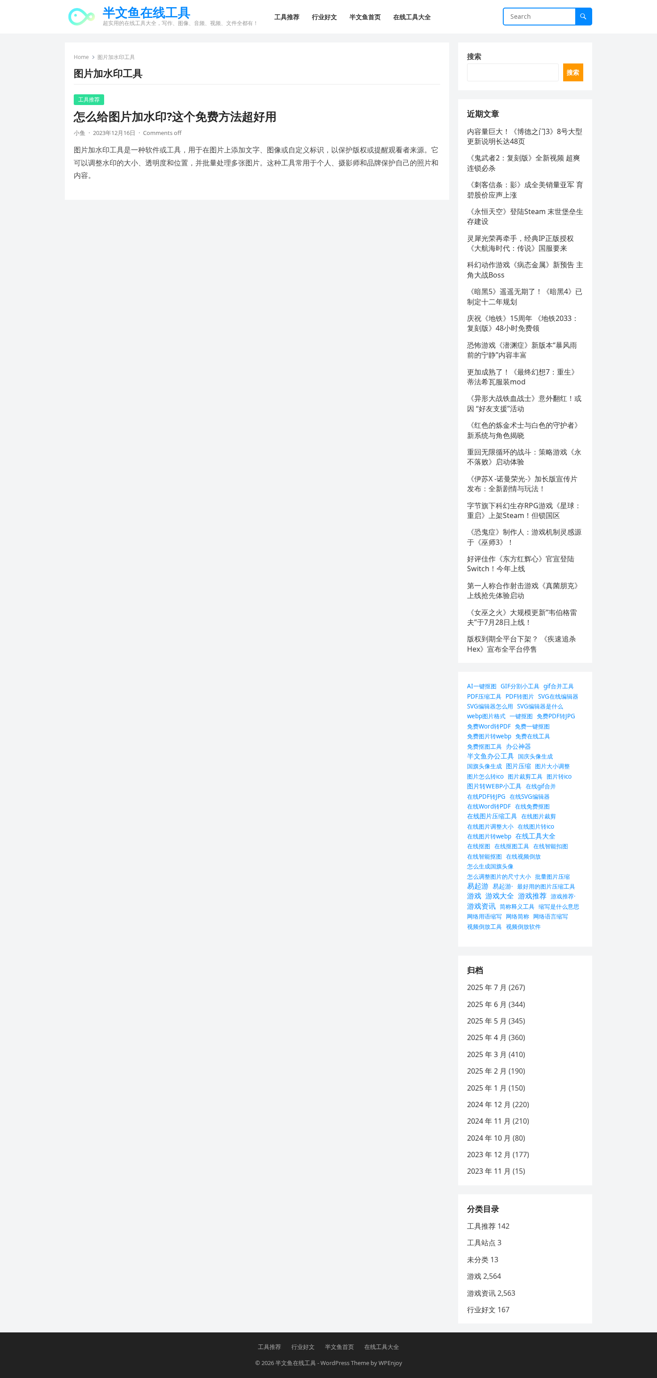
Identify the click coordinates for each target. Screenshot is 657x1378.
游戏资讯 (481, 906)
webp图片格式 (486, 716)
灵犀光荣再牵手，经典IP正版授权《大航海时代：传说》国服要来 (520, 243)
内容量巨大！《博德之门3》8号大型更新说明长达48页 (524, 136)
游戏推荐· (563, 896)
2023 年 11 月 (489, 1171)
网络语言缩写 (550, 916)
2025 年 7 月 (487, 987)
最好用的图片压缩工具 (546, 886)
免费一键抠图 (532, 726)
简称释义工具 (517, 906)
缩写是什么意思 (559, 906)
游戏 (474, 896)
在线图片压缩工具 (492, 816)
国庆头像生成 (535, 756)
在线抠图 (478, 846)
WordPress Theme (344, 1363)
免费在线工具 (532, 736)
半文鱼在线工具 (146, 12)
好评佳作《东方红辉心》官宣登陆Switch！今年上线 (520, 563)
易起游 (478, 886)
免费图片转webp (489, 736)
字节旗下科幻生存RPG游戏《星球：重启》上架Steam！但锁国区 (524, 510)
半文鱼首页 (339, 1347)
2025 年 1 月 (487, 1088)
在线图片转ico (536, 826)
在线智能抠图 (484, 856)
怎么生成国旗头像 (490, 866)
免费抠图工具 (484, 746)
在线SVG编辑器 (530, 796)
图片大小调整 (552, 766)
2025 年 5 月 (487, 1021)
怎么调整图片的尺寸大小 (499, 876)
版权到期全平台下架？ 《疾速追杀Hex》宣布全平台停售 (521, 643)
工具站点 (481, 1242)
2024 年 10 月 (489, 1138)
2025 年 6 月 (487, 1004)
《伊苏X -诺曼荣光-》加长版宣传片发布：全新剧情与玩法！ (522, 483)
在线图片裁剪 (538, 816)
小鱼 (79, 133)
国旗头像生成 (484, 766)
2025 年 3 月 (487, 1054)
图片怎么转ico (485, 776)
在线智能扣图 (550, 846)
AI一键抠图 (482, 686)
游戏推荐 (532, 896)
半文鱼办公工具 (490, 755)
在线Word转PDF (489, 806)
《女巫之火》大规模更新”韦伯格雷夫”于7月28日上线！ (522, 617)
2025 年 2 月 (487, 1071)
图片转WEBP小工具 (494, 786)
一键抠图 (521, 716)
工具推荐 (89, 99)
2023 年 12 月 (489, 1154)
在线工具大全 (535, 835)
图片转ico (559, 776)
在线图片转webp (489, 836)
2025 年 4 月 (487, 1037)
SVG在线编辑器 (558, 696)
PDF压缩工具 (484, 696)
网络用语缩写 (484, 916)
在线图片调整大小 (490, 826)
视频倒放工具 (484, 927)
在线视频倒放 (523, 856)
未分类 (478, 1259)
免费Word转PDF (489, 726)
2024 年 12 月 (489, 1104)
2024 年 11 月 (489, 1121)
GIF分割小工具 (520, 686)
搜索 (474, 56)
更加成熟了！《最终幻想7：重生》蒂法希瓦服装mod (522, 377)
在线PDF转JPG (486, 796)
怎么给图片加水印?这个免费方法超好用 (175, 116)
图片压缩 (518, 766)
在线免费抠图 (532, 806)
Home (81, 57)
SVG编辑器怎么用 (490, 706)
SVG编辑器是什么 (540, 706)
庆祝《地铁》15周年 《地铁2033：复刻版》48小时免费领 (523, 323)
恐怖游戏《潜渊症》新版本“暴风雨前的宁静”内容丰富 (522, 350)
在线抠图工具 (511, 846)
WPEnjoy (390, 1363)
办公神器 (518, 746)
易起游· (503, 886)
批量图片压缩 (552, 876)
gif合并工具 (558, 686)
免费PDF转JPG (556, 716)
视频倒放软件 (523, 927)
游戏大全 (499, 896)
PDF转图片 (519, 696)
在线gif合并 (541, 786)
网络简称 (517, 916)
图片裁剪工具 (525, 776)
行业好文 (481, 1310)
